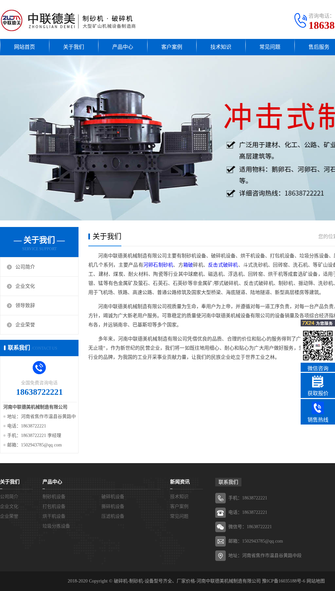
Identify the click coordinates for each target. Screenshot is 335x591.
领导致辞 (25, 305)
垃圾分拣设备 (56, 526)
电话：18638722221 (247, 512)
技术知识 (220, 47)
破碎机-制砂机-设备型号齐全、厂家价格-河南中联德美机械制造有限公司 (187, 581)
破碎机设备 (112, 496)
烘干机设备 (54, 516)
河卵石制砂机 (158, 265)
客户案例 (171, 47)
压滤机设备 (112, 516)
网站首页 (24, 47)
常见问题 (269, 47)
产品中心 (122, 47)
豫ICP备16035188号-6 (283, 581)
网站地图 (316, 581)
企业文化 (25, 286)
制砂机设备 (54, 496)
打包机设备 (54, 506)
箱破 (188, 265)
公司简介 (25, 266)
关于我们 (73, 47)
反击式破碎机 (223, 265)
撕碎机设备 (112, 506)
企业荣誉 (25, 324)
